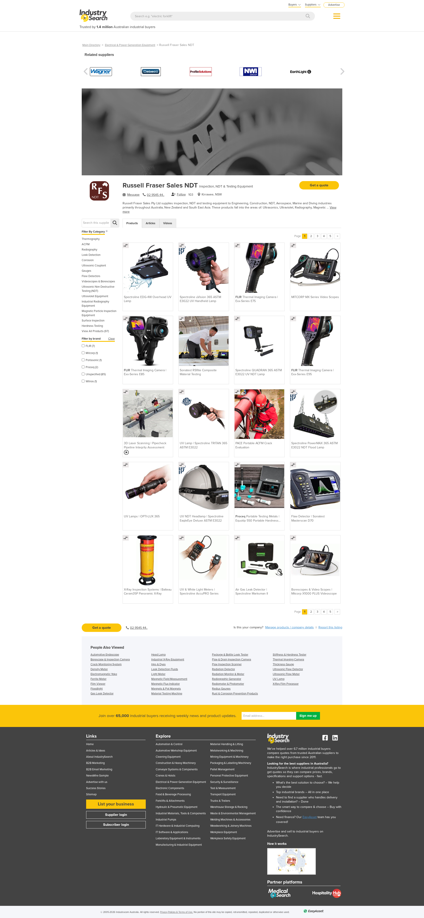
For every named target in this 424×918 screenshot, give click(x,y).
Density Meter (99, 669)
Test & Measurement (223, 788)
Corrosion (88, 260)
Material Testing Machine (166, 693)
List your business (116, 804)
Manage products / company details (289, 627)
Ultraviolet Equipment (95, 296)
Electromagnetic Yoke (104, 674)
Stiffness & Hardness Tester (289, 654)
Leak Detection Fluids (164, 669)
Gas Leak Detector (102, 693)
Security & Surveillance (224, 782)
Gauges (86, 271)
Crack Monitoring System (106, 664)
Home (90, 744)
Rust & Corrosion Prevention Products (235, 693)
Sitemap (91, 794)
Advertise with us (96, 782)
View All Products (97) (95, 331)
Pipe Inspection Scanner (227, 664)
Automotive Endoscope (105, 654)
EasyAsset (310, 817)
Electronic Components (170, 788)
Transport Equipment (223, 794)
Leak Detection (91, 255)
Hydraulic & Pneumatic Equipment (176, 807)
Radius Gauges (221, 688)
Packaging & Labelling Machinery (230, 763)
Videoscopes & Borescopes (98, 281)
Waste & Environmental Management (233, 813)
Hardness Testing (92, 326)
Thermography (91, 239)
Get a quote (319, 185)
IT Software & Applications (172, 832)
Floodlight (97, 688)
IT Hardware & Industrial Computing (177, 826)
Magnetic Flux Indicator (165, 684)
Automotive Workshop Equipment (176, 750)
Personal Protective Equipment (229, 775)
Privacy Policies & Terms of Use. (176, 912)
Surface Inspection (93, 320)
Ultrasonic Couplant (94, 265)
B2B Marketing (95, 763)
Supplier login (116, 815)
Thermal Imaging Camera (288, 659)
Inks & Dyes (158, 664)
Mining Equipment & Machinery (229, 757)
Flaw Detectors (91, 276)
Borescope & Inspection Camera (110, 659)
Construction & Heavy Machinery (176, 763)
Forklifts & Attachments (170, 801)
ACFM (86, 244)
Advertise (334, 5)
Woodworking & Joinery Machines (231, 826)
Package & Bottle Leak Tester (230, 654)
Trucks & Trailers (220, 801)
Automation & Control (169, 744)
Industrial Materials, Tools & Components (181, 813)
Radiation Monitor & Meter (228, 674)
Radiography (89, 249)
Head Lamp (158, 654)
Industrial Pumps (166, 819)
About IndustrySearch (99, 757)
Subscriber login (116, 824)
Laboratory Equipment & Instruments (178, 838)
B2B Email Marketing (99, 769)
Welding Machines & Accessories (230, 819)
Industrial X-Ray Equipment (167, 659)
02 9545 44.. (155, 195)
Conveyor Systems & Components (177, 769)
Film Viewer (98, 684)
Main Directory (91, 45)
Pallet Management (222, 769)
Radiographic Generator (226, 679)
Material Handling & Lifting (226, 744)
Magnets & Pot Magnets (166, 688)
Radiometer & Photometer (228, 684)
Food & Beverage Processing (173, 794)
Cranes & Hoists (165, 775)
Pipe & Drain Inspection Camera (231, 659)
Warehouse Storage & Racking (228, 807)
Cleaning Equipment (168, 757)
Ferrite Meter (98, 679)
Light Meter (158, 674)
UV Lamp (278, 679)
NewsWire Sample (97, 775)
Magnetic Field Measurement (169, 679)
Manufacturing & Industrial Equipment (179, 845)
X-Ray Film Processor (286, 684)
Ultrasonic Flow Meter (286, 674)
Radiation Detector (223, 669)
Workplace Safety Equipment (228, 838)
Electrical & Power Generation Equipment (130, 45)
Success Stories (96, 788)
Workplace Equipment (223, 832)
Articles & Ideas (95, 750)
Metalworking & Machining (226, 750)
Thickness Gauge (283, 664)
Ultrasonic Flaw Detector (288, 669)
